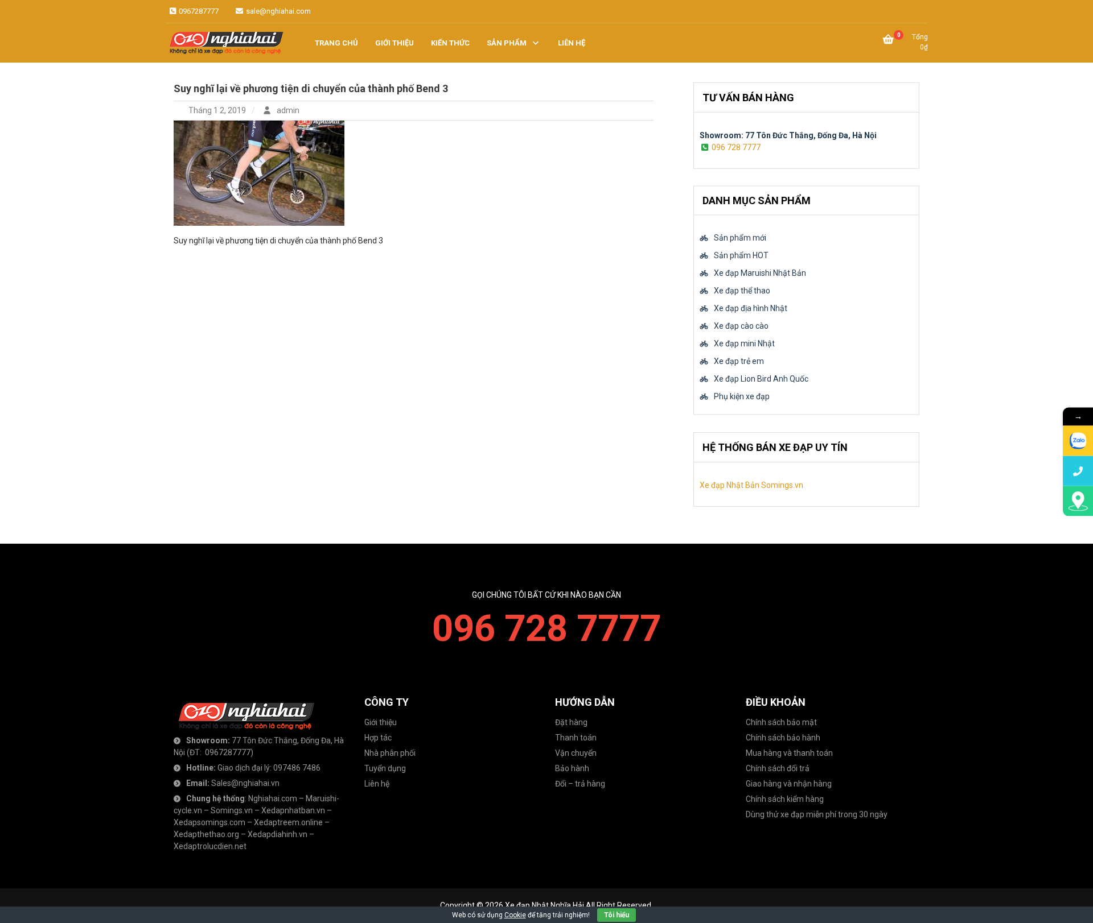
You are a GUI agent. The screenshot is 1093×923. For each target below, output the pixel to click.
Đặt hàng (571, 722)
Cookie (515, 915)
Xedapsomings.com (209, 822)
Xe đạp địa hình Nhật (750, 308)
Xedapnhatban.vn (293, 810)
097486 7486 (296, 767)
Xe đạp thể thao (742, 291)
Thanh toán (576, 737)
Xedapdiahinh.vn (277, 834)
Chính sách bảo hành (783, 737)
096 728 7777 (736, 146)
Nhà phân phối (390, 753)
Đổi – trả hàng (580, 783)
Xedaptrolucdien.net (210, 846)
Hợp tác (378, 737)
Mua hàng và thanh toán (789, 753)
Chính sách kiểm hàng (785, 799)
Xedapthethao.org (206, 834)
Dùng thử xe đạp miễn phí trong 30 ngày (816, 814)
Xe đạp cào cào (741, 326)
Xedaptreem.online (288, 822)
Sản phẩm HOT (741, 255)
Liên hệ (376, 783)
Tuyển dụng (385, 768)
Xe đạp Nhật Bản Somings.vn (751, 485)
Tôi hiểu (616, 915)
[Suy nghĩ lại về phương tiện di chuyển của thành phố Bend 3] (259, 172)
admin (287, 110)
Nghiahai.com (272, 798)
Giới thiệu (380, 722)
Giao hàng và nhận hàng (789, 783)
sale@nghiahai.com (277, 11)
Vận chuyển (576, 753)
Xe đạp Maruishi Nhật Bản (760, 273)
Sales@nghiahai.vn (245, 783)
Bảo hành (572, 768)
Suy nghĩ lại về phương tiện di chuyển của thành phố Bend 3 (311, 88)
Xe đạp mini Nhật (744, 344)
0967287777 (198, 11)
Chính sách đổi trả (778, 768)
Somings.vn (232, 810)
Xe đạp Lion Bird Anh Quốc (761, 379)
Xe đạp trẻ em (739, 361)
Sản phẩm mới (740, 238)
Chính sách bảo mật (781, 722)
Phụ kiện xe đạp (742, 397)
